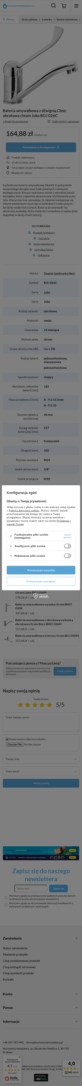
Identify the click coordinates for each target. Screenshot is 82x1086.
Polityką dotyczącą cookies (24, 510)
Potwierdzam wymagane (41, 581)
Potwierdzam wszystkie (41, 570)
